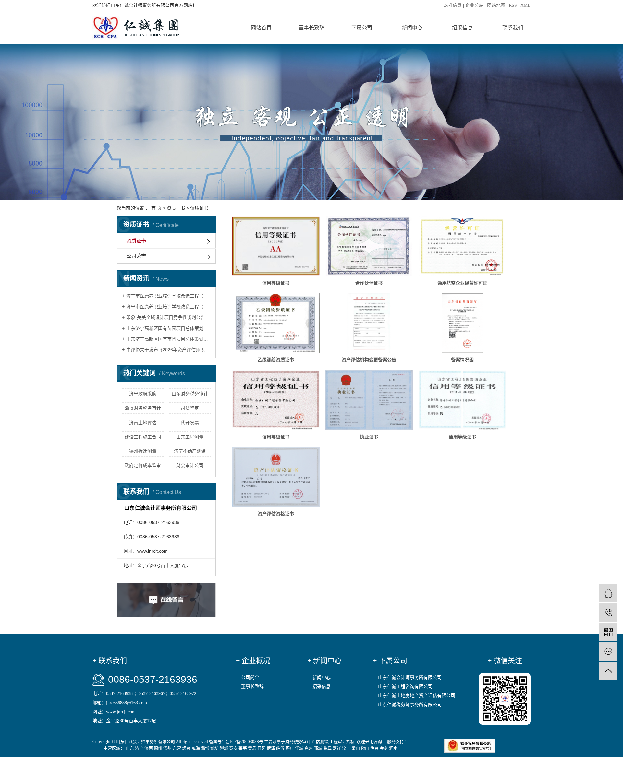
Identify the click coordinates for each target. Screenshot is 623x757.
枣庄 (290, 748)
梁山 (355, 748)
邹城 (318, 748)
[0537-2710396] (608, 612)
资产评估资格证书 (276, 513)
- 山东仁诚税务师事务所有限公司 (408, 704)
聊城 (224, 748)
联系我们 (512, 27)
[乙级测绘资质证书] (276, 323)
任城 (299, 748)
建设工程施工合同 (143, 436)
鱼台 (374, 748)
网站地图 (496, 5)
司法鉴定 (190, 408)
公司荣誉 (136, 256)
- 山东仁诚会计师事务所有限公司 (408, 677)
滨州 (167, 748)
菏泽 (271, 748)
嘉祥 (337, 748)
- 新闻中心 (320, 677)
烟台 (186, 748)
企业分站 (474, 5)
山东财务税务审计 (190, 393)
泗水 (393, 748)
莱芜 (242, 748)
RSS (513, 5)
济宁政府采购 (142, 393)
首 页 (156, 208)
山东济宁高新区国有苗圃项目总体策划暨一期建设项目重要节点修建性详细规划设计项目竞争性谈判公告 (168, 339)
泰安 (233, 748)
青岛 (252, 748)
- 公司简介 (248, 677)
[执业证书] (369, 400)
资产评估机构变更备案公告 (369, 359)
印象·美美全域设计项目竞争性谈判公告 (165, 317)
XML (525, 5)
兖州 (308, 748)
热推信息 (453, 5)
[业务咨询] (608, 593)
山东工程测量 (189, 436)
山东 (130, 748)
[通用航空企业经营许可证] (462, 246)
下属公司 (361, 27)
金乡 (384, 748)
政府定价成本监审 (143, 465)
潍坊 (214, 748)
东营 (177, 748)
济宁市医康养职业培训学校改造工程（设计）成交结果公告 (168, 295)
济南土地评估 (142, 422)
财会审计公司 (189, 465)
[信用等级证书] (276, 246)
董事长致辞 (311, 27)
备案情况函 (462, 359)
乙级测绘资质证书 (276, 359)
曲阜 (327, 748)
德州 (158, 748)
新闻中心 (412, 27)
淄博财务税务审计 (143, 408)
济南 (148, 748)
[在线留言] (608, 651)
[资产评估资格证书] (276, 477)
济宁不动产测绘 (190, 451)
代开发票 (190, 422)
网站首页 (261, 27)
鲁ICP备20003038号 (244, 741)
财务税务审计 (298, 741)
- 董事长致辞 (251, 686)
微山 (365, 748)
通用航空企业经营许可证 (462, 282)
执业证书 (369, 436)
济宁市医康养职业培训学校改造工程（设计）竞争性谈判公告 (168, 306)
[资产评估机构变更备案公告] (369, 323)
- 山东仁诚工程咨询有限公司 (404, 686)
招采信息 (462, 27)
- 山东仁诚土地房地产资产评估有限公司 (415, 695)
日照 (261, 748)
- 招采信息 (320, 686)
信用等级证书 (275, 282)
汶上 (346, 748)
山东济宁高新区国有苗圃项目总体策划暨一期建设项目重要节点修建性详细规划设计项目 (168, 328)
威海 (195, 748)
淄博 (205, 748)
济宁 (139, 748)
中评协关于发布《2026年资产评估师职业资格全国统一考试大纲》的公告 (168, 349)
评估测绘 (320, 741)
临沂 (280, 748)
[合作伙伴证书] (369, 246)
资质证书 (176, 208)
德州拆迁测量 (142, 451)
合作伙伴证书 (369, 282)
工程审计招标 (342, 741)
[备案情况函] (462, 323)
